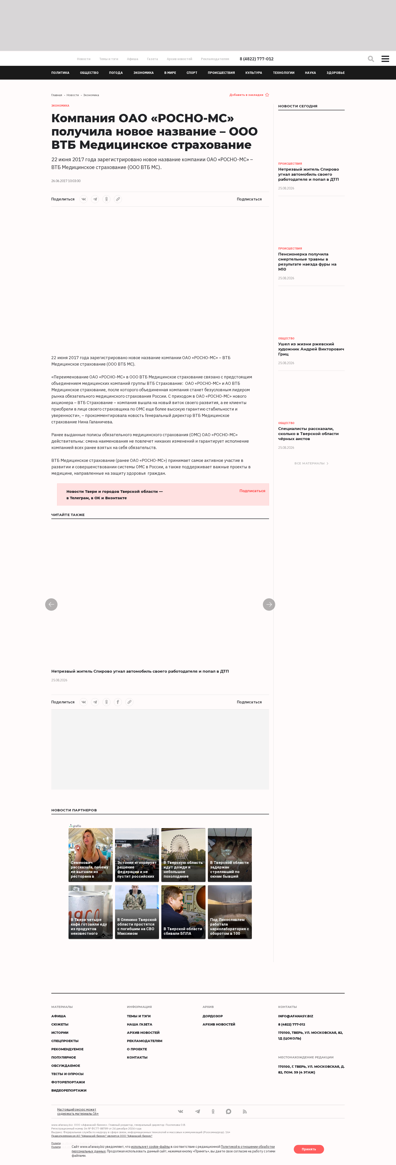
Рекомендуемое (67, 1049)
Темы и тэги (108, 59)
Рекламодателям (215, 59)
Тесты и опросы (67, 1074)
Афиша (132, 59)
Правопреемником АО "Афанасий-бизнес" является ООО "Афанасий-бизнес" (101, 1135)
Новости (84, 59)
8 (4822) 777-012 (257, 58)
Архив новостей (179, 59)
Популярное (63, 1057)
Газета (152, 59)
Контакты (137, 1057)
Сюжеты (60, 1024)
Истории (59, 1032)
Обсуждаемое (65, 1065)
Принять (309, 1149)
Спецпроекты (65, 1041)
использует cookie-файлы (150, 1147)
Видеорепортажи (68, 1090)
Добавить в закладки (246, 95)
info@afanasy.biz (295, 1016)
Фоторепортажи (68, 1082)
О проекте (137, 1049)
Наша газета (139, 1024)
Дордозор (213, 1016)
